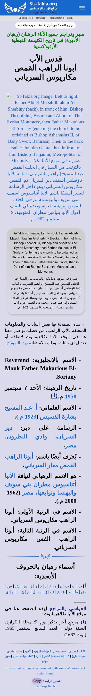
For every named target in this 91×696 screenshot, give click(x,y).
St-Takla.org (25, 17)
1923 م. (27, 416)
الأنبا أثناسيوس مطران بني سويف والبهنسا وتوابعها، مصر (40, 484)
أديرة (38, 656)
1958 (70, 396)
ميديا (15, 656)
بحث (64, 651)
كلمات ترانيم (26, 656)
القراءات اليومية (42, 651)
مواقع (45, 661)
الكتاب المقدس (77, 651)
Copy (37, 680)
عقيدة (82, 656)
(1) (54, 395)
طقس (10, 651)
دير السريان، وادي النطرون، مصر (40, 437)
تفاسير (56, 651)
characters (40, 17)
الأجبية (28, 651)
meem (70, 17)
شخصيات (57, 656)
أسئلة (19, 651)
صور (8, 656)
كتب (67, 656)
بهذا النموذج (17, 342)
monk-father (56, 17)
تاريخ (74, 656)
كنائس (46, 656)
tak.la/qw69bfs (45, 686)
